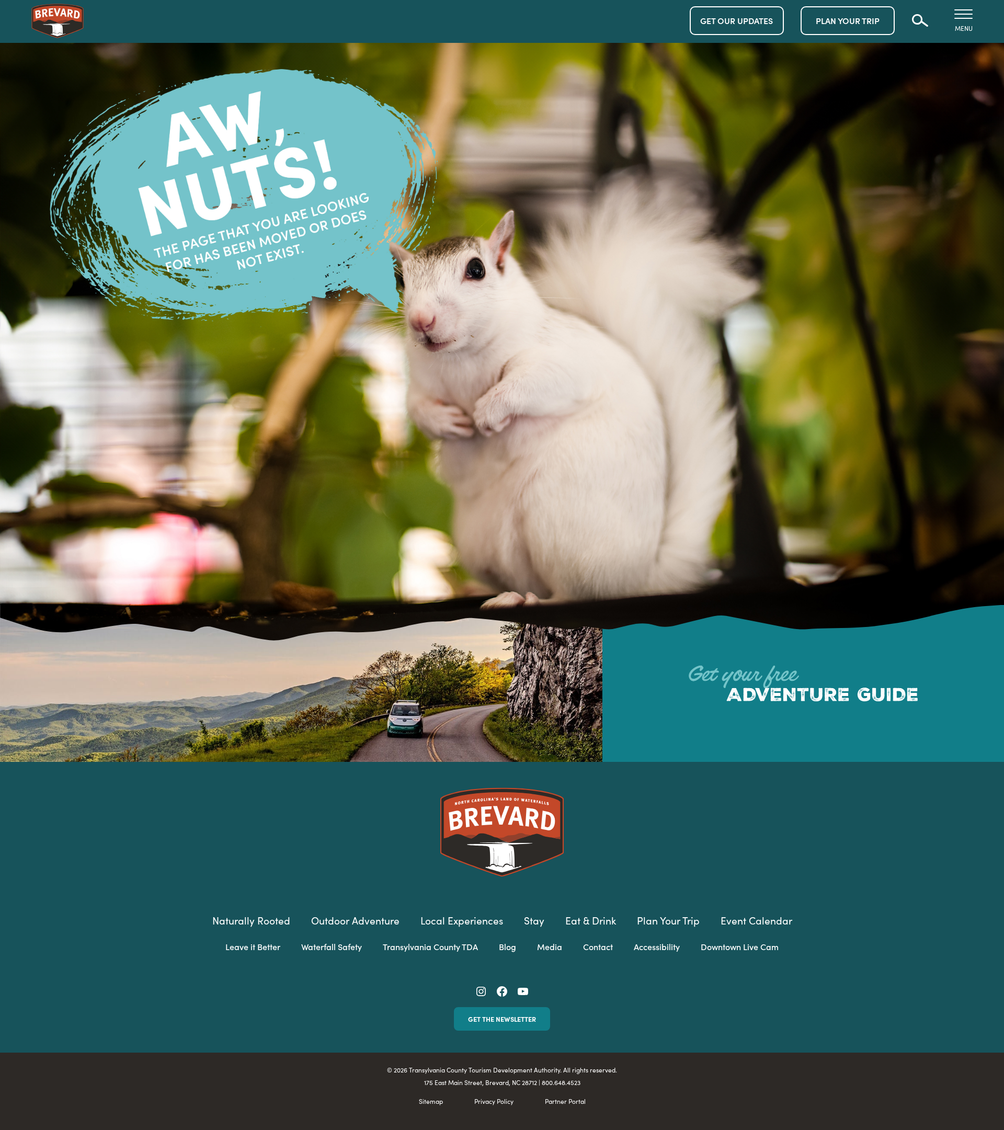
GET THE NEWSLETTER (502, 1018)
